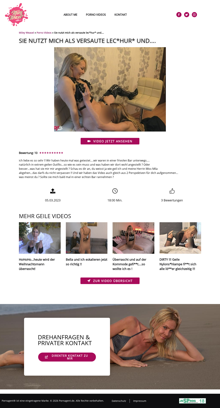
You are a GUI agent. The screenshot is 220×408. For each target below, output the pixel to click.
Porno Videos (96, 15)
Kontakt (120, 15)
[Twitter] (186, 14)
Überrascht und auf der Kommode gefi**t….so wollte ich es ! (129, 264)
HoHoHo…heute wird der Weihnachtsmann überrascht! (37, 264)
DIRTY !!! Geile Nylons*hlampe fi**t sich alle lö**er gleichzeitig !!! (178, 264)
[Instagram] (194, 14)
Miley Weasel (26, 32)
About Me (70, 15)
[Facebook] (179, 14)
